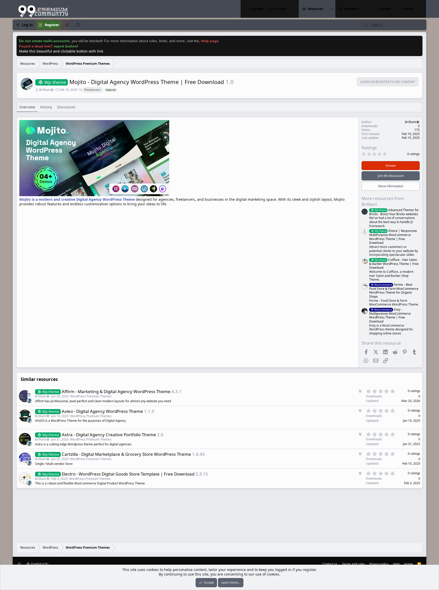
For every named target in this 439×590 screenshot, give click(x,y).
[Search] (77, 25)
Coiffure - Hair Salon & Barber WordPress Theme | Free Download (394, 264)
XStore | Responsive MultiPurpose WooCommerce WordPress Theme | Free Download (393, 237)
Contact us (329, 564)
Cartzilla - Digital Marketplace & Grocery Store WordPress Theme (126, 454)
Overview (27, 107)
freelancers (92, 90)
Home (408, 564)
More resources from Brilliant (383, 201)
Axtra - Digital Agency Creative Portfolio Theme (109, 434)
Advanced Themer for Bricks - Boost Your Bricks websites (394, 212)
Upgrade (256, 9)
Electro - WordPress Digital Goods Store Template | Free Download (128, 474)
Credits (408, 9)
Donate (385, 9)
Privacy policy (378, 564)
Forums (281, 9)
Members (351, 9)
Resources (315, 9)
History (46, 107)
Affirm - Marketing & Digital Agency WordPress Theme (116, 391)
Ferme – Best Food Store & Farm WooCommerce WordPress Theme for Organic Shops (393, 290)
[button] (295, 9)
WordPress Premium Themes (91, 396)
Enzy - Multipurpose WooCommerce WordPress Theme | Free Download (390, 315)
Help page (209, 41)
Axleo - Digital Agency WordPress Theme (102, 411)
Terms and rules (353, 564)
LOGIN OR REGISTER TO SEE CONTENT (387, 82)
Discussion (66, 107)
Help (396, 564)
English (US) (39, 564)
